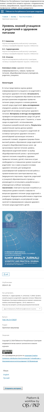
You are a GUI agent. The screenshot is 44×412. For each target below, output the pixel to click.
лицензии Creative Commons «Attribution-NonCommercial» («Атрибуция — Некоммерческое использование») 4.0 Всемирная (21, 358)
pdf (6, 274)
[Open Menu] (2, 11)
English (6, 374)
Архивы (13, 17)
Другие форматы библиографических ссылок (20, 309)
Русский (6, 378)
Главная (5, 17)
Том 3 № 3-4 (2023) (25, 17)
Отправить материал (13, 388)
